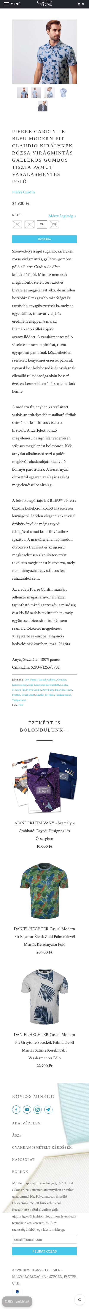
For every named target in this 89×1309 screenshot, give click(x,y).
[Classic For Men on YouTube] (28, 1110)
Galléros (51, 680)
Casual (42, 680)
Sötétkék (49, 695)
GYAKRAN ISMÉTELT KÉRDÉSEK (42, 1147)
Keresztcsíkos (19, 685)
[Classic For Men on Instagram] (38, 1110)
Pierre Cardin (23, 192)
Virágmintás (19, 700)
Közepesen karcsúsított (46, 685)
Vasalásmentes (63, 695)
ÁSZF (17, 1135)
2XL (54, 224)
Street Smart (28, 695)
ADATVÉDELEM (26, 1123)
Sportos (16, 695)
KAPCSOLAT (23, 1159)
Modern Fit (18, 690)
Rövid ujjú (48, 690)
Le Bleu (64, 685)
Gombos (61, 680)
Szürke (40, 695)
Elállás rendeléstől (17, 1301)
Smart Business (63, 690)
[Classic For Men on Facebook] (17, 1110)
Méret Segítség (61, 216)
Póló (21, 705)
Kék (30, 685)
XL (42, 224)
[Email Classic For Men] (49, 1110)
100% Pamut (30, 680)
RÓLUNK (20, 1172)
